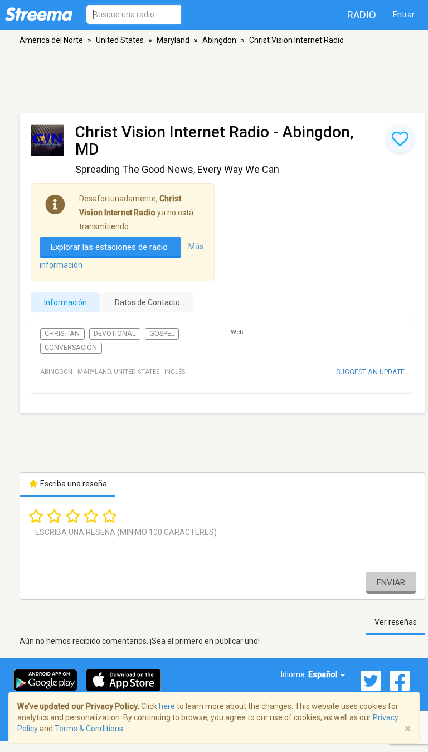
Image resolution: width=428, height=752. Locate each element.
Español (323, 674)
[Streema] (38, 14)
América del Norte (51, 40)
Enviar (391, 582)
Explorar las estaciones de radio (110, 247)
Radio (361, 15)
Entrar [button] (404, 14)
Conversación (71, 347)
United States (120, 40)
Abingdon (219, 40)
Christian (62, 334)
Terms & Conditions (89, 728)
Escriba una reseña (72, 483)
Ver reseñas (395, 622)
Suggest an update (370, 372)
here (167, 706)
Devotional (114, 334)
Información (65, 302)
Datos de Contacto (147, 302)
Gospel (161, 334)
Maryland (173, 40)
